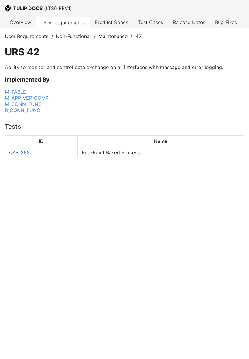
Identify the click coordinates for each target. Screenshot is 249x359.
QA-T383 (19, 152)
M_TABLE (15, 92)
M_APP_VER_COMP (27, 98)
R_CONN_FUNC (22, 110)
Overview (20, 22)
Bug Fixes (226, 22)
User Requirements (63, 22)
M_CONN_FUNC (23, 104)
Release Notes (189, 22)
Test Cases (150, 22)
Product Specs (111, 22)
